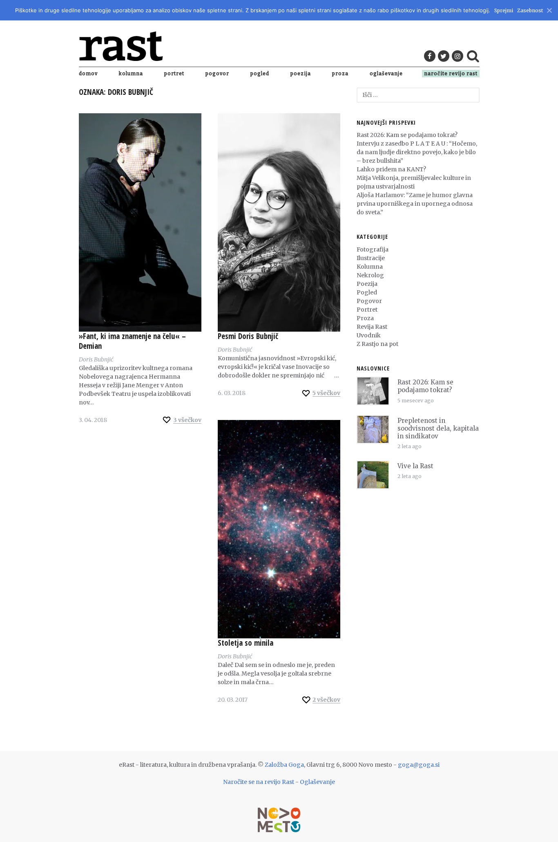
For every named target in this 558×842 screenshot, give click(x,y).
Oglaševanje (386, 73)
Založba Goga (284, 764)
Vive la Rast (415, 466)
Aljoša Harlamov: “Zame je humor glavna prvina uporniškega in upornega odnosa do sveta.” (415, 203)
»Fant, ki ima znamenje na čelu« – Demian (132, 341)
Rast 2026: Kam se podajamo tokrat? (407, 135)
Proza (340, 73)
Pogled (259, 73)
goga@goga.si (419, 764)
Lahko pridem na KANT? (391, 169)
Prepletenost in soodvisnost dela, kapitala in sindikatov (438, 428)
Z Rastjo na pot (377, 344)
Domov (88, 73)
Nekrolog (370, 275)
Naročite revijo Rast (451, 73)
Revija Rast (372, 326)
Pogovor (217, 73)
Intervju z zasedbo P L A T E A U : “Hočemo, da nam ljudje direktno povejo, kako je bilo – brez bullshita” (417, 152)
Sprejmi (503, 10)
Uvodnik (369, 335)
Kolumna (131, 73)
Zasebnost (530, 10)
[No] (549, 9)
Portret (174, 73)
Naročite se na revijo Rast (258, 782)
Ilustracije (371, 258)
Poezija (300, 73)
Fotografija (372, 249)
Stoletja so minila (245, 643)
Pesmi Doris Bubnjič (248, 336)
